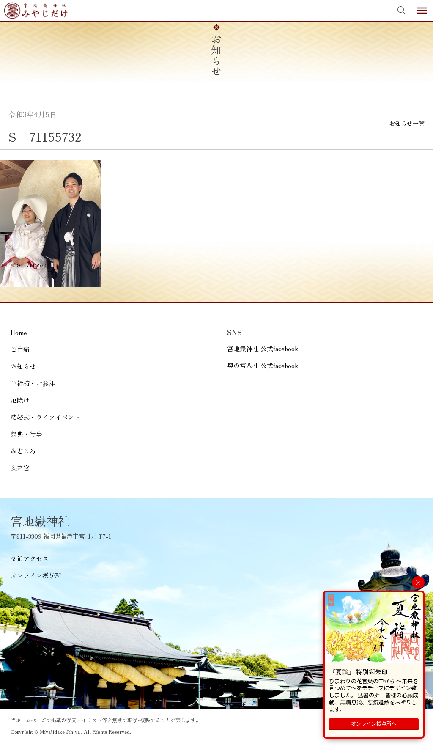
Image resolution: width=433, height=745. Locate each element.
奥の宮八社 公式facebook (262, 365)
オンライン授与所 (36, 575)
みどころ (23, 450)
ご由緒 (20, 349)
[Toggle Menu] (422, 11)
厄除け (20, 400)
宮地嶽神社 (36, 10)
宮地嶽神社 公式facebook (262, 348)
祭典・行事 (26, 433)
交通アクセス (30, 558)
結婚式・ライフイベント (45, 416)
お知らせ (23, 366)
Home (19, 332)
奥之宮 (20, 467)
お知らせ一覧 (407, 123)
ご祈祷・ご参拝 (33, 383)
